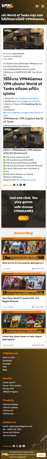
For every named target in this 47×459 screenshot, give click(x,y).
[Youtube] (20, 184)
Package (7, 363)
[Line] (24, 184)
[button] (37, 6)
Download (7, 360)
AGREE (41, 455)
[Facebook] (14, 184)
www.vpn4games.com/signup (26, 98)
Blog (5, 369)
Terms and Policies (11, 432)
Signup (23, 218)
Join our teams (9, 435)
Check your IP (9, 382)
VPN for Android (10, 407)
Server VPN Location (12, 385)
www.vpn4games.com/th (26, 179)
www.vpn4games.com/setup (28, 101)
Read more (22, 457)
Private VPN (8, 388)
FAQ (5, 366)
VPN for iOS (8, 410)
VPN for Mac (8, 413)
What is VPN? (9, 357)
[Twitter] (17, 184)
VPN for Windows (10, 404)
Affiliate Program (10, 391)
